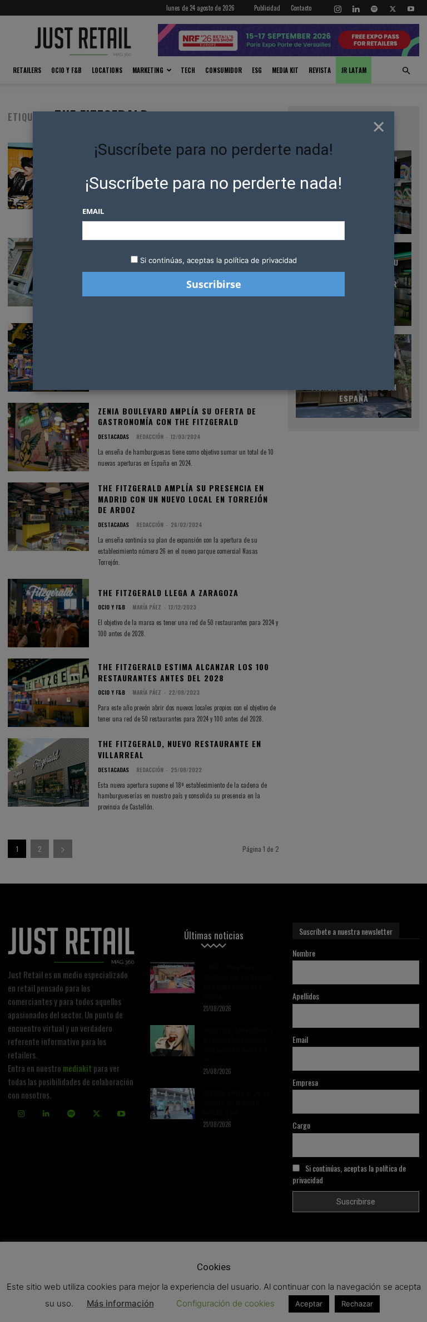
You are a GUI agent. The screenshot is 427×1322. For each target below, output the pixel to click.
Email (93, 211)
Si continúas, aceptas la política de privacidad (218, 260)
